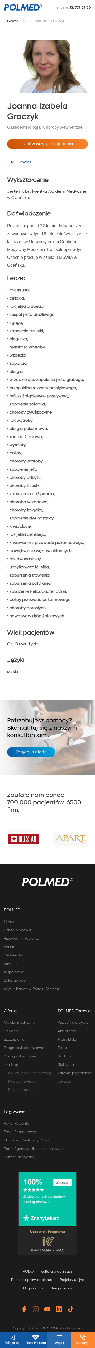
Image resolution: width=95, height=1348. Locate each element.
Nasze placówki (17, 930)
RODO (28, 1271)
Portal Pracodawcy (20, 1132)
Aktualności (67, 1031)
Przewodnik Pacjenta (21, 938)
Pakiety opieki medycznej (29, 1073)
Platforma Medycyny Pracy (26, 1140)
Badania (11, 1031)
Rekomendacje (21, 1090)
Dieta (62, 1048)
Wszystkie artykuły (73, 1023)
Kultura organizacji (57, 1271)
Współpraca (14, 972)
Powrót (24, 162)
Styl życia (66, 1065)
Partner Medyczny (19, 1157)
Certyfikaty (13, 955)
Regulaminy (62, 1288)
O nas (9, 922)
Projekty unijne (72, 1280)
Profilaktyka (67, 1039)
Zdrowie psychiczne (74, 1073)
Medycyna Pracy (22, 1081)
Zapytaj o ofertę (31, 752)
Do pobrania (34, 1288)
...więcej (64, 1081)
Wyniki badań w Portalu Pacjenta (32, 989)
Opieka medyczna (19, 1023)
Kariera (10, 947)
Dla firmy (11, 1065)
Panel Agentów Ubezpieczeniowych (34, 1149)
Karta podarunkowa (20, 1056)
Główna (12, 21)
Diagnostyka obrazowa (23, 1048)
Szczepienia (14, 1039)
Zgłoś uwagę (15, 980)
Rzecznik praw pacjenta (32, 1280)
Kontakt (10, 964)
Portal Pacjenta (17, 1123)
